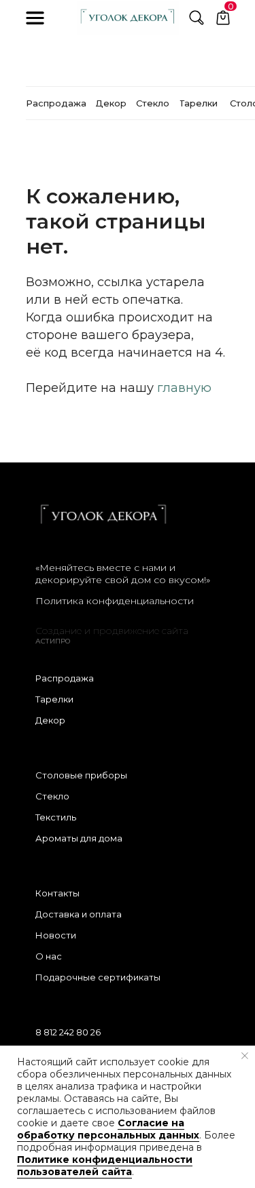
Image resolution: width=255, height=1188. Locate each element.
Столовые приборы (81, 775)
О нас (48, 956)
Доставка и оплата (78, 914)
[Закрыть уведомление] (245, 1056)
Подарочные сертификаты (97, 977)
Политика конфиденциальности (114, 601)
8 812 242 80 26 (68, 1032)
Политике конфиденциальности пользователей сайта (104, 1165)
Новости (55, 935)
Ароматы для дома (78, 838)
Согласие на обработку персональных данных (108, 1129)
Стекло (52, 796)
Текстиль (55, 817)
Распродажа (64, 678)
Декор (50, 720)
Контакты (57, 893)
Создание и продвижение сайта (111, 631)
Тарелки (54, 699)
